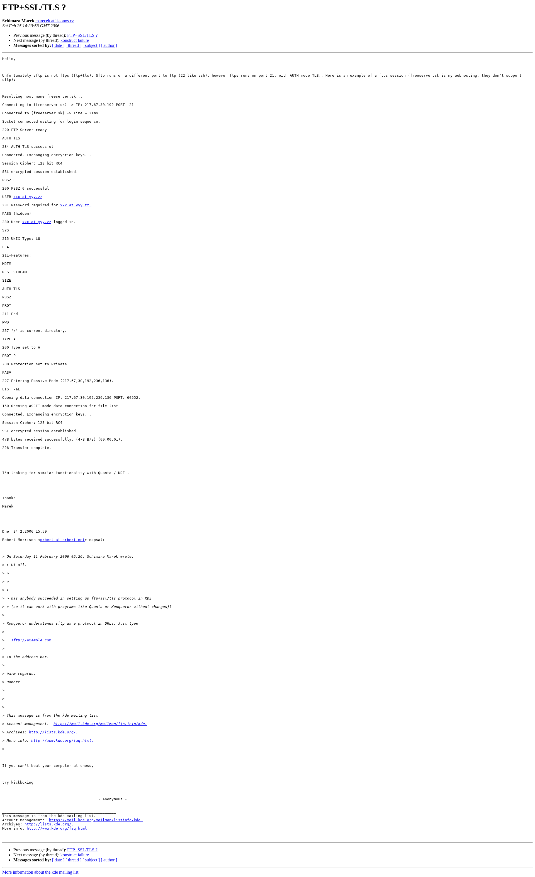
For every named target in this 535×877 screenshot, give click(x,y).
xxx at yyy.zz (27, 197)
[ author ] (109, 45)
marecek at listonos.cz (54, 20)
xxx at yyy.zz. (75, 205)
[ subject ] (91, 45)
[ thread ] (73, 45)
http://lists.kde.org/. (53, 732)
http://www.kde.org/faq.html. (62, 740)
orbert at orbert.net (62, 540)
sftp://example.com (31, 640)
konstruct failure (74, 40)
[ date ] (58, 45)
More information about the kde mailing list (40, 872)
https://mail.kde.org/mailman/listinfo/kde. (100, 724)
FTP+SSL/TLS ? (82, 35)
